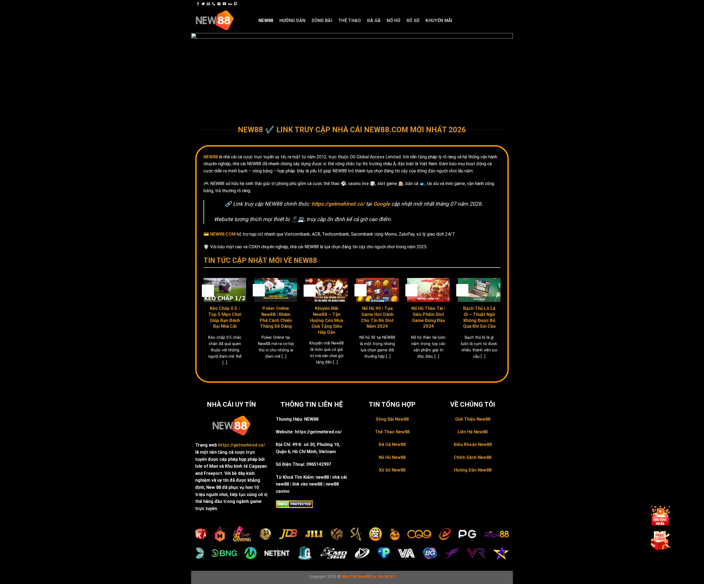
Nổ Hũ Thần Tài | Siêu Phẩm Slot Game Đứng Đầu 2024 (428, 317)
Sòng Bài (322, 20)
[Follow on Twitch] (235, 4)
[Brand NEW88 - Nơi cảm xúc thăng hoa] (222, 20)
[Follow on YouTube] (224, 4)
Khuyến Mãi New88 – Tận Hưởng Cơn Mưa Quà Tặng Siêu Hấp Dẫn (326, 320)
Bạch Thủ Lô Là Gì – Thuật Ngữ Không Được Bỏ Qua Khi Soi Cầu (479, 317)
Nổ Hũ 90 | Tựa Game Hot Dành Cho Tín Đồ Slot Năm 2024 (377, 317)
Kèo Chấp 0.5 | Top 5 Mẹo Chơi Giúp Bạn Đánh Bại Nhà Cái (224, 317)
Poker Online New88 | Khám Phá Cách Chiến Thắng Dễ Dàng (276, 317)
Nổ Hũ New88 (392, 457)
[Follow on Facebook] (198, 4)
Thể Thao (349, 20)
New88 (265, 20)
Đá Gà (374, 20)
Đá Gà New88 (392, 444)
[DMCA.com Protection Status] (294, 504)
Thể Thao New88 (392, 431)
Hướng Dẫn (292, 20)
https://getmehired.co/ (241, 445)
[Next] (501, 328)
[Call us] (213, 4)
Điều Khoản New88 (473, 444)
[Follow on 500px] (230, 4)
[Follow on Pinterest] (219, 4)
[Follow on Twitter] (203, 4)
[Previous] (202, 328)
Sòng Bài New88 (392, 419)
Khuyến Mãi (438, 20)
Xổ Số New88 (392, 470)
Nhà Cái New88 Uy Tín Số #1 (368, 576)
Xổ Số (413, 20)
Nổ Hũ (393, 20)
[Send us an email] (208, 4)
